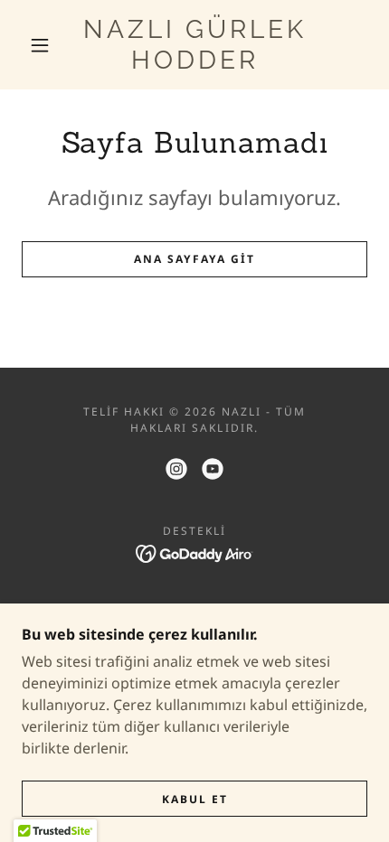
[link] (195, 44)
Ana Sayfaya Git (194, 259)
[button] (40, 45)
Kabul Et (195, 799)
